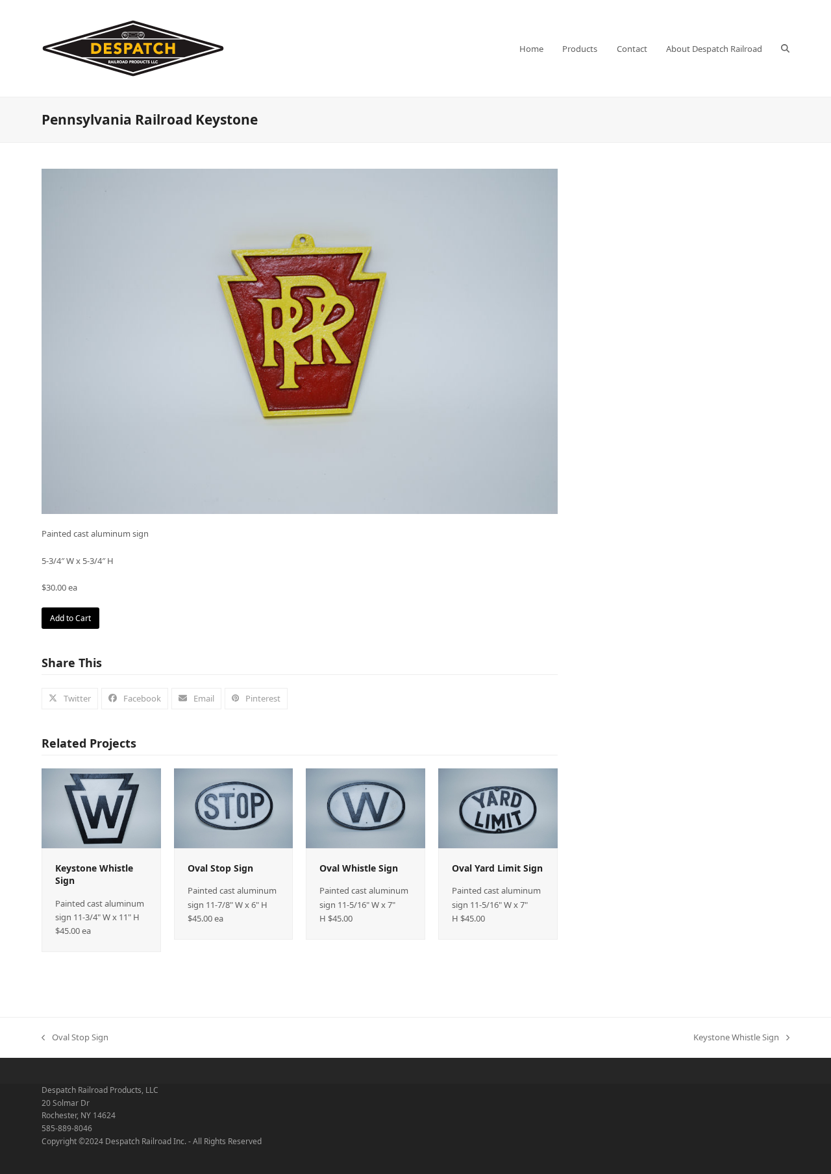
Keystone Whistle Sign (736, 1037)
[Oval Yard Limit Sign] (498, 807)
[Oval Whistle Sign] (365, 807)
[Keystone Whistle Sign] (101, 807)
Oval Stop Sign (220, 868)
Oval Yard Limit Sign (497, 868)
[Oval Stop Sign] (233, 807)
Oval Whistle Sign (358, 868)
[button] (785, 48)
